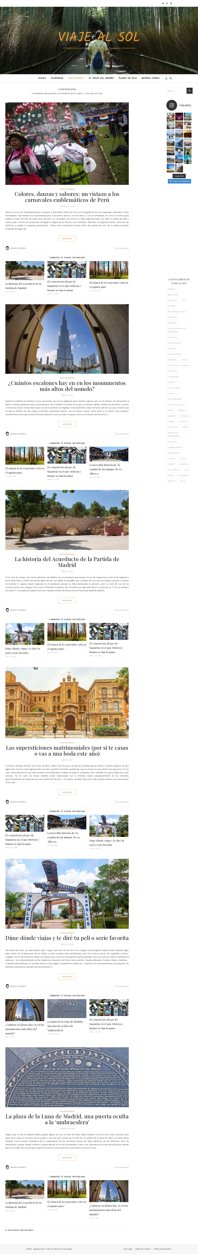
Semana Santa (175, 447)
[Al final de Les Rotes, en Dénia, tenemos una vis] (179, 142)
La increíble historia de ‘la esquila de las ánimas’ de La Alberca (105, 469)
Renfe (186, 427)
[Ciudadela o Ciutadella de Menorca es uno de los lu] (171, 168)
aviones (172, 306)
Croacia (172, 349)
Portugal (173, 427)
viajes (171, 475)
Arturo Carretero (18, 248)
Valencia (184, 464)
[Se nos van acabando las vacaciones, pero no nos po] (188, 159)
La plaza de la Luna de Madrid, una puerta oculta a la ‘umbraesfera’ (65, 1026)
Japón (171, 410)
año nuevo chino (176, 312)
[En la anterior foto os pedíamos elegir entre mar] (171, 142)
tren (182, 459)
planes (171, 422)
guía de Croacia (176, 405)
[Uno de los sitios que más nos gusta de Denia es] (179, 168)
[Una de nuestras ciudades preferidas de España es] (188, 151)
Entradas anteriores (20, 1230)
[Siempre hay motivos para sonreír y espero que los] (188, 125)
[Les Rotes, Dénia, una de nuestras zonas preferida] (179, 159)
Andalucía (173, 295)
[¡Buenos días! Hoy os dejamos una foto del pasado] (171, 125)
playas (183, 422)
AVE (183, 300)
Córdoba (172, 360)
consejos (172, 337)
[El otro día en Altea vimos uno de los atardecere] (188, 142)
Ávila (182, 481)
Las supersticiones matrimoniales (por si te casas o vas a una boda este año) (67, 750)
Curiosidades (76, 78)
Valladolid (173, 470)
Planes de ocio (128, 78)
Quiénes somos (151, 78)
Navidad (172, 416)
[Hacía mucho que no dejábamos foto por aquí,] (171, 134)
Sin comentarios (121, 248)
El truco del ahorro (101, 78)
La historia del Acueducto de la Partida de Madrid (67, 561)
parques (185, 416)
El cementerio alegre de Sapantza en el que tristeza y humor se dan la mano (64, 286)
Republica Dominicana (174, 434)
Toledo (171, 459)
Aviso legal (127, 1249)
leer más (67, 238)
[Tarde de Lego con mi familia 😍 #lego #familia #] (171, 116)
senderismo (174, 453)
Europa (171, 382)
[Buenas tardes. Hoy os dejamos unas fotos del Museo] (188, 116)
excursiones (174, 388)
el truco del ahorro (179, 365)
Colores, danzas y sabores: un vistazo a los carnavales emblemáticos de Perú (67, 196)
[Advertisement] (182, 230)
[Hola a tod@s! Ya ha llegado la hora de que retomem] (179, 125)
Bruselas (172, 323)
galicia (171, 393)
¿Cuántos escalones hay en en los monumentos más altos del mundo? (67, 385)
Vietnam (183, 475)
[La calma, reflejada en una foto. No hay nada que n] (171, 151)
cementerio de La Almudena (177, 330)
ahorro (172, 289)
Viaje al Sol (99, 38)
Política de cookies (142, 1249)
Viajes (42, 78)
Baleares (172, 317)
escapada (172, 371)
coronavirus (174, 343)
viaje (186, 470)
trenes (171, 464)
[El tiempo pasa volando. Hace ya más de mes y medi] (171, 159)
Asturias (172, 300)
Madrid (182, 410)
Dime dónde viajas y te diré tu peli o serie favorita (67, 937)
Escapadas (57, 78)
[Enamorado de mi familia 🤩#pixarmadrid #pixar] (179, 116)
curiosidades (175, 354)
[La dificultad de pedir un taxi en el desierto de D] (188, 134)
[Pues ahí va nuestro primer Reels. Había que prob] (179, 151)
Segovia (172, 442)
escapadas (173, 377)
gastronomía (175, 399)
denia (184, 360)
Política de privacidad (162, 1249)
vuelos (171, 481)
